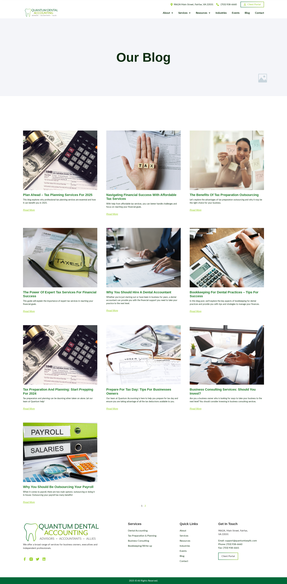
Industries (221, 13)
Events (235, 13)
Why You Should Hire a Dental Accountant (138, 292)
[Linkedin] (44, 559)
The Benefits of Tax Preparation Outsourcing (224, 195)
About (166, 13)
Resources (201, 13)
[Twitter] (37, 559)
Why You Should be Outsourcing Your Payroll (58, 487)
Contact (259, 13)
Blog (247, 13)
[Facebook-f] (24, 559)
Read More (29, 210)
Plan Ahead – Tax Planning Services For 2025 (57, 195)
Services (182, 13)
